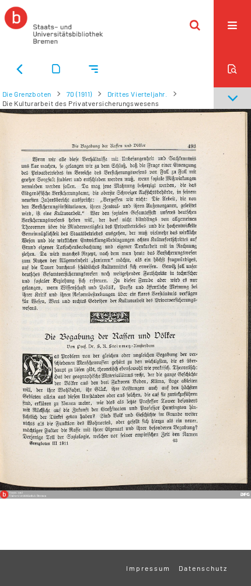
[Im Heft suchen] (232, 68)
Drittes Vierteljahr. (137, 94)
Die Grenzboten (26, 94)
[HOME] (54, 25)
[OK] (195, 25)
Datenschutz (203, 568)
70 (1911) (79, 94)
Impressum (148, 568)
